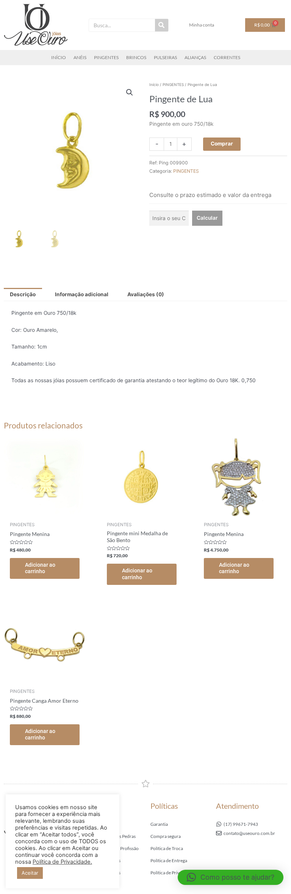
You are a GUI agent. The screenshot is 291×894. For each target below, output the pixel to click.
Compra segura (165, 836)
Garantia (159, 824)
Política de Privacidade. (62, 861)
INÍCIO (58, 57)
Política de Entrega (168, 860)
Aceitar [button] (30, 873)
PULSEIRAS (165, 57)
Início (154, 84)
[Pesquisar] (161, 25)
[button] (129, 92)
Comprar (222, 144)
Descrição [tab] (23, 294)
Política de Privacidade (172, 872)
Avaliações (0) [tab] (145, 294)
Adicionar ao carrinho (40, 568)
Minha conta (201, 25)
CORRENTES (227, 57)
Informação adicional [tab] (81, 294)
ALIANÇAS (195, 57)
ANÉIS (80, 57)
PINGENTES (106, 57)
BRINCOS (136, 57)
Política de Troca (166, 848)
